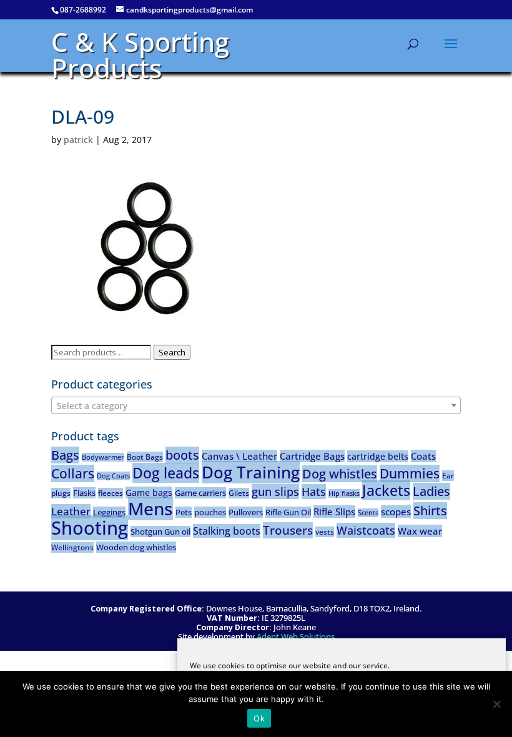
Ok (259, 718)
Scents (368, 512)
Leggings (109, 512)
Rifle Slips (334, 511)
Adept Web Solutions (296, 636)
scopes (396, 511)
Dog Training (251, 472)
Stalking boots (226, 531)
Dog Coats (113, 476)
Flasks (84, 492)
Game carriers (200, 492)
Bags (65, 455)
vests (324, 532)
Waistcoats (366, 530)
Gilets (239, 493)
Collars (72, 473)
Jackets (386, 490)
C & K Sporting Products (140, 55)
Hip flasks (344, 493)
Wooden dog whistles (136, 547)
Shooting (89, 527)
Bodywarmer (103, 457)
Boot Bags (145, 457)
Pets (183, 512)
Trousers (288, 530)
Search (172, 352)
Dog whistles (339, 473)
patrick (78, 140)
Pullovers (246, 512)
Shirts (430, 510)
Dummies (410, 473)
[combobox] (256, 405)
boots (182, 455)
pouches (210, 512)
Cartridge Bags (312, 456)
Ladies (431, 491)
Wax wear (420, 531)
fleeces (110, 493)
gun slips (275, 491)
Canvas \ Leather (239, 456)
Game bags (149, 492)
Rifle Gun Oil (288, 512)
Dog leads (165, 473)
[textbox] (256, 406)
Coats (423, 456)
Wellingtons (72, 547)
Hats (314, 491)
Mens (150, 508)
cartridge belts (377, 456)
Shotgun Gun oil (160, 531)
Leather (71, 511)
